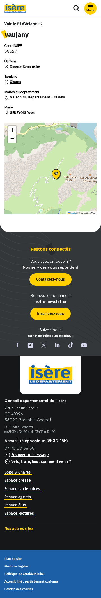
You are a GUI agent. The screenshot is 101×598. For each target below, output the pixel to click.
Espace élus (15, 505)
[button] (23, 24)
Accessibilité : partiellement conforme (31, 581)
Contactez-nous (50, 279)
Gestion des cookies (18, 589)
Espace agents (17, 497)
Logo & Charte (17, 472)
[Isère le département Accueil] (15, 8)
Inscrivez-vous (50, 313)
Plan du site (13, 559)
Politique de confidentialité (24, 574)
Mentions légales (16, 566)
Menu (90, 9)
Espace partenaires (22, 489)
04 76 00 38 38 (19, 448)
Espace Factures (19, 513)
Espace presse (17, 480)
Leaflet (73, 212)
